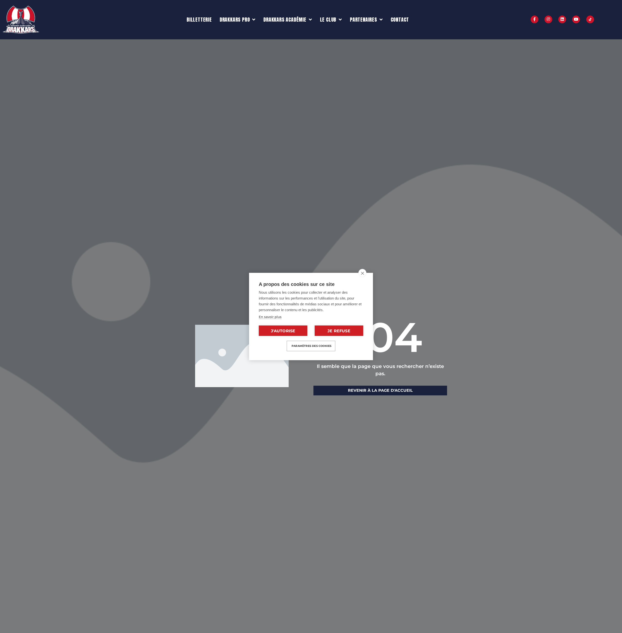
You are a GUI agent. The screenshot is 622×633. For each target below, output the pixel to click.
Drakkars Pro (235, 19)
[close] (362, 273)
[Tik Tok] (590, 19)
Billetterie (199, 19)
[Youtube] (576, 19)
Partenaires (363, 19)
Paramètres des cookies (311, 346)
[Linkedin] (562, 19)
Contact (400, 19)
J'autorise (283, 331)
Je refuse (339, 331)
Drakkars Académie (284, 19)
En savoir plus (270, 317)
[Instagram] (548, 19)
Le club (328, 19)
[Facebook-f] (534, 19)
